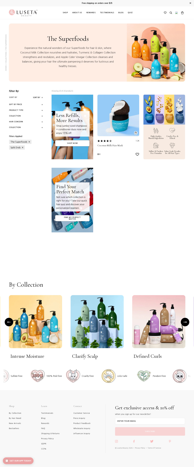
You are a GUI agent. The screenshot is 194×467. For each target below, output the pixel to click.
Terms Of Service (154, 448)
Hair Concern (16, 122)
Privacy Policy (140, 448)
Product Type (16, 110)
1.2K (137, 141)
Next (185, 322)
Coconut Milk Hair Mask (110, 145)
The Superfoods (19, 142)
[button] (18, 460)
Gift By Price (15, 104)
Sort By (36, 97)
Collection (15, 116)
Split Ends (16, 147)
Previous (9, 322)
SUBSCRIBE (150, 431)
